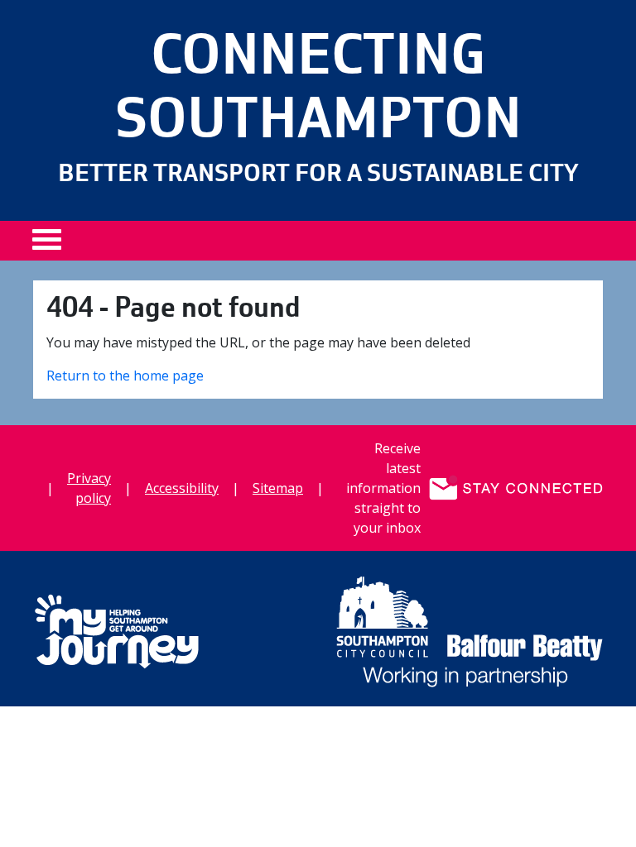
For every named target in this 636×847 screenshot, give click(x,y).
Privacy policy (89, 488)
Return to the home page (125, 375)
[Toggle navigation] (53, 245)
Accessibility (182, 488)
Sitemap (278, 488)
